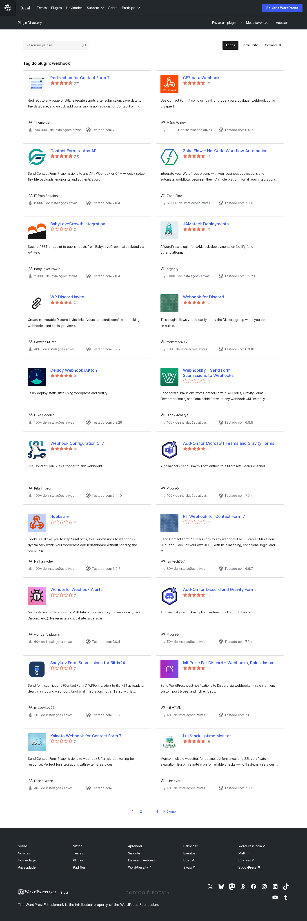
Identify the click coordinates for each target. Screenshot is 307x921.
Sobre (22, 846)
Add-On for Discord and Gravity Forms (220, 589)
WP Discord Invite (67, 297)
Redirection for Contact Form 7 (80, 77)
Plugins (78, 860)
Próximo (169, 811)
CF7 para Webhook (201, 77)
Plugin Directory (30, 23)
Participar (190, 846)
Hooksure (59, 516)
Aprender (135, 846)
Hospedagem (28, 860)
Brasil (65, 892)
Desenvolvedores (141, 860)
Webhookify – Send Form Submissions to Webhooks (208, 373)
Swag (189, 867)
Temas (78, 853)
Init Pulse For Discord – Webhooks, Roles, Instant (229, 662)
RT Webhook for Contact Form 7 (214, 516)
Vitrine (77, 846)
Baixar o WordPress (282, 8)
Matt (243, 853)
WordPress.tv (140, 867)
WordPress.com (252, 846)
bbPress (246, 860)
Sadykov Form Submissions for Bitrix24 (87, 662)
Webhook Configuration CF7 (77, 443)
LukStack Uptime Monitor (207, 735)
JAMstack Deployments (206, 223)
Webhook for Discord (203, 297)
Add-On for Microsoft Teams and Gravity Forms (228, 443)
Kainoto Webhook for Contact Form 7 (86, 735)
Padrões (79, 867)
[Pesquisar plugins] (84, 45)
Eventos (189, 853)
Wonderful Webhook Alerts (76, 589)
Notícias (24, 853)
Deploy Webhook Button (73, 370)
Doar (188, 860)
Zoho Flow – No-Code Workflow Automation (225, 150)
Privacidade (27, 867)
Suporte (134, 853)
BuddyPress (249, 867)
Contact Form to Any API (74, 150)
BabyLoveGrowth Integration (77, 223)
